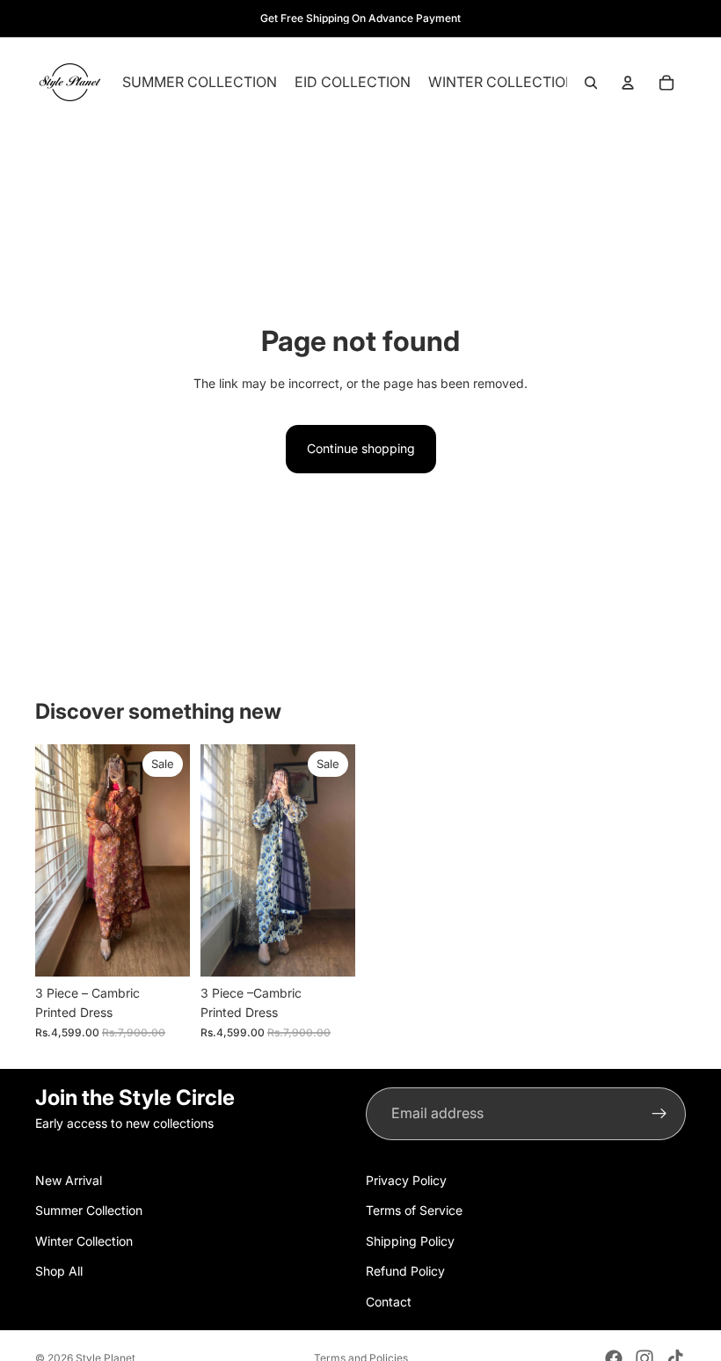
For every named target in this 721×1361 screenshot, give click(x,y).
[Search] (591, 82)
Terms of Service (414, 1210)
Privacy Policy (406, 1180)
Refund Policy (405, 1270)
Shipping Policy (410, 1240)
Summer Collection (88, 1210)
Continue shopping (361, 448)
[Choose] (162, 949)
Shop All (59, 1270)
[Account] (627, 82)
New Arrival (68, 1180)
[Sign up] (659, 1113)
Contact (388, 1300)
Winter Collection (84, 1240)
